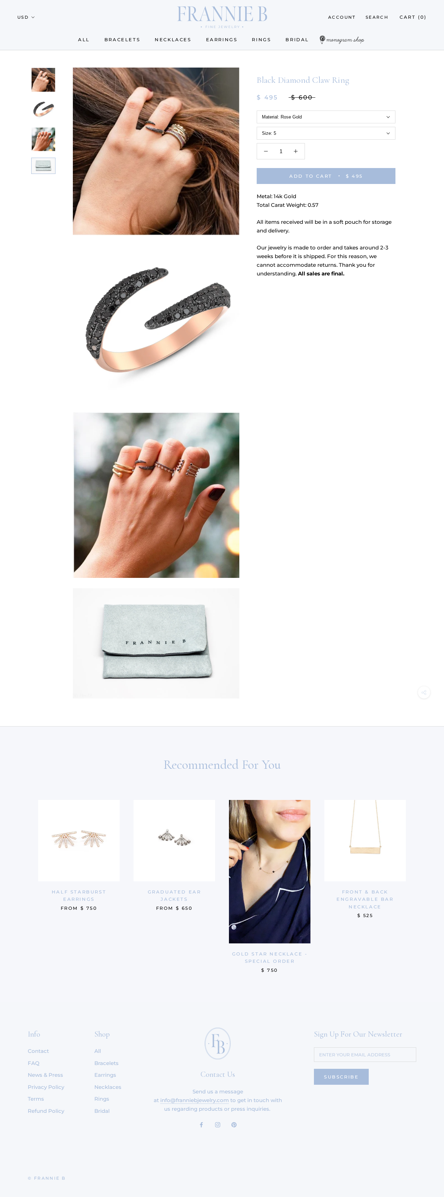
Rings (261, 39)
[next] (422, 879)
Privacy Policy (46, 1087)
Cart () (413, 17)
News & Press (45, 1075)
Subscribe (341, 1077)
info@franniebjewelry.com (194, 1100)
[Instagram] (217, 1124)
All (84, 39)
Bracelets (122, 39)
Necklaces (173, 39)
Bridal (297, 39)
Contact (38, 1051)
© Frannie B (47, 1178)
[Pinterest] (234, 1124)
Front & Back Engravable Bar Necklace (364, 899)
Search (377, 17)
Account (342, 17)
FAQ (34, 1063)
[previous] (21, 879)
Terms (36, 1098)
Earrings (222, 39)
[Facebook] (201, 1124)
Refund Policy (46, 1111)
